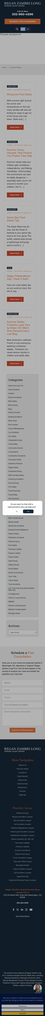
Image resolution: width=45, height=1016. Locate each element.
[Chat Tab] (22, 508)
